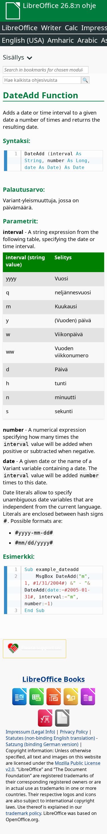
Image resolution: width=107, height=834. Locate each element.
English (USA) (23, 40)
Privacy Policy (74, 732)
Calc (71, 27)
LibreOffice (20, 27)
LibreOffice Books (53, 679)
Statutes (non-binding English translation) (50, 738)
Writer (51, 27)
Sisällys (13, 57)
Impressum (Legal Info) (30, 732)
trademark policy (23, 813)
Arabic (87, 40)
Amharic (60, 40)
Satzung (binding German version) (42, 744)
